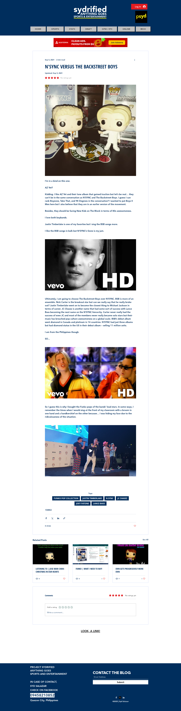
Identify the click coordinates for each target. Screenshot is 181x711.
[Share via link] (64, 518)
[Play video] (90, 264)
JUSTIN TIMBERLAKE (92, 498)
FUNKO (48, 510)
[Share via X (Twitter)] (52, 518)
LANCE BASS (99, 503)
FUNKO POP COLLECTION (66, 498)
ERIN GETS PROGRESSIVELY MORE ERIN (129, 570)
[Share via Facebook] (46, 518)
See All (145, 540)
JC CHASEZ (122, 498)
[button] (55, 29)
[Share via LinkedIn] (58, 518)
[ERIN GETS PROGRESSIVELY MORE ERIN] (130, 554)
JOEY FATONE (82, 503)
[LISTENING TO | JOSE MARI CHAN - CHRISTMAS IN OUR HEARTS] (50, 554)
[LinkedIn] (123, 697)
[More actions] (134, 59)
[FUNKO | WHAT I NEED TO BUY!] (90, 554)
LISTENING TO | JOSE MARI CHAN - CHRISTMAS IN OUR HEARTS (50, 570)
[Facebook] (116, 697)
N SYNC (109, 498)
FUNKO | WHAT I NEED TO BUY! (89, 568)
